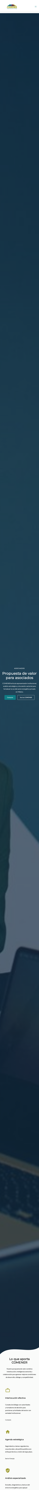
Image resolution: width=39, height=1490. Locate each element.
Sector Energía (9, 1458)
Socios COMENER (26, 697)
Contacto (10, 697)
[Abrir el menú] (35, 6)
